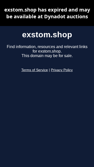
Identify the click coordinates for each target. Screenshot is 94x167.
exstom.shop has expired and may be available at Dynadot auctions (47, 13)
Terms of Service (34, 70)
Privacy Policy (62, 70)
